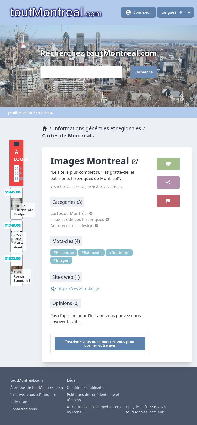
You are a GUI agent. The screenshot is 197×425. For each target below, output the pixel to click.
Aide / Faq (18, 401)
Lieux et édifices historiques (77, 219)
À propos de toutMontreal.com (36, 387)
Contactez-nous (23, 408)
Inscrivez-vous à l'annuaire (33, 394)
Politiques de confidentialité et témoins (93, 397)
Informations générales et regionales (97, 128)
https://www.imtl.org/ (78, 288)
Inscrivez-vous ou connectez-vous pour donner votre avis (100, 343)
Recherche (143, 72)
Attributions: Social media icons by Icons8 (94, 409)
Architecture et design (72, 225)
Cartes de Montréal (66, 135)
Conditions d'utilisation (87, 387)
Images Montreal (90, 160)
